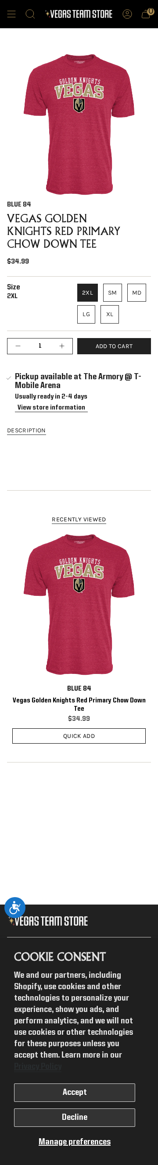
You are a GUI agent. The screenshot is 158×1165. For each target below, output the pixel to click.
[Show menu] (11, 14)
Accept (75, 1092)
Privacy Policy (37, 1066)
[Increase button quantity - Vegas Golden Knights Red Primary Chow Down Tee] (60, 346)
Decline (74, 1117)
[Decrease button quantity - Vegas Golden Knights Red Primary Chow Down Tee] (20, 346)
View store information (51, 407)
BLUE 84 (19, 204)
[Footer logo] (50, 921)
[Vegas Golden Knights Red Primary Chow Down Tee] (79, 604)
